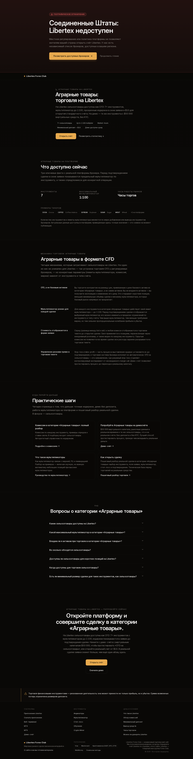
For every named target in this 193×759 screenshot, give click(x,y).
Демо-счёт (106, 446)
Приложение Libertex (33, 713)
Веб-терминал (30, 722)
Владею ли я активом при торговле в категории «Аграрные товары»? (85, 541)
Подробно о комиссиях (46, 446)
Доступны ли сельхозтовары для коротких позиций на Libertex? (82, 558)
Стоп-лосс (78, 722)
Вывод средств (129, 726)
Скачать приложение (33, 718)
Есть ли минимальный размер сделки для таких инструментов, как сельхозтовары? (93, 576)
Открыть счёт (65, 136)
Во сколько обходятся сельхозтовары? (70, 550)
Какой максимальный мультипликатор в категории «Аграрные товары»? (87, 532)
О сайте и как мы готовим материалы (38, 750)
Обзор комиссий (130, 718)
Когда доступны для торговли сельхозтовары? (74, 567)
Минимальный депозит (133, 722)
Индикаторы (79, 713)
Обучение (78, 726)
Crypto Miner (79, 730)
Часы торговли (129, 730)
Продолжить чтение (109, 56)
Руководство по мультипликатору (51, 475)
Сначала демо (96, 670)
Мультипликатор (81, 718)
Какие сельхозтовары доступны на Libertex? (72, 523)
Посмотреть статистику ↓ (91, 136)
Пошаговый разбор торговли (114, 475)
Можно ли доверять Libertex (135, 734)
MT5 (26, 730)
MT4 (26, 726)
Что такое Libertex (131, 713)
